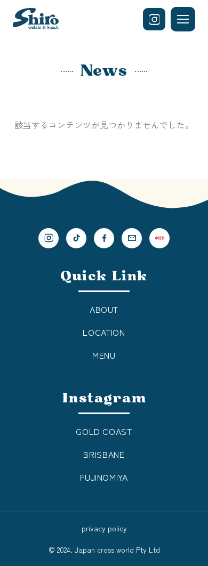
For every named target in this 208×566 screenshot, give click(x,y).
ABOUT (104, 309)
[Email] (132, 238)
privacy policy (104, 528)
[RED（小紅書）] (159, 238)
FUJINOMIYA (103, 477)
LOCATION (104, 332)
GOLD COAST (104, 431)
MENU (104, 355)
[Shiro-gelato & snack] (36, 19)
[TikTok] (76, 238)
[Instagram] (154, 19)
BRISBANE (103, 454)
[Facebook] (104, 238)
